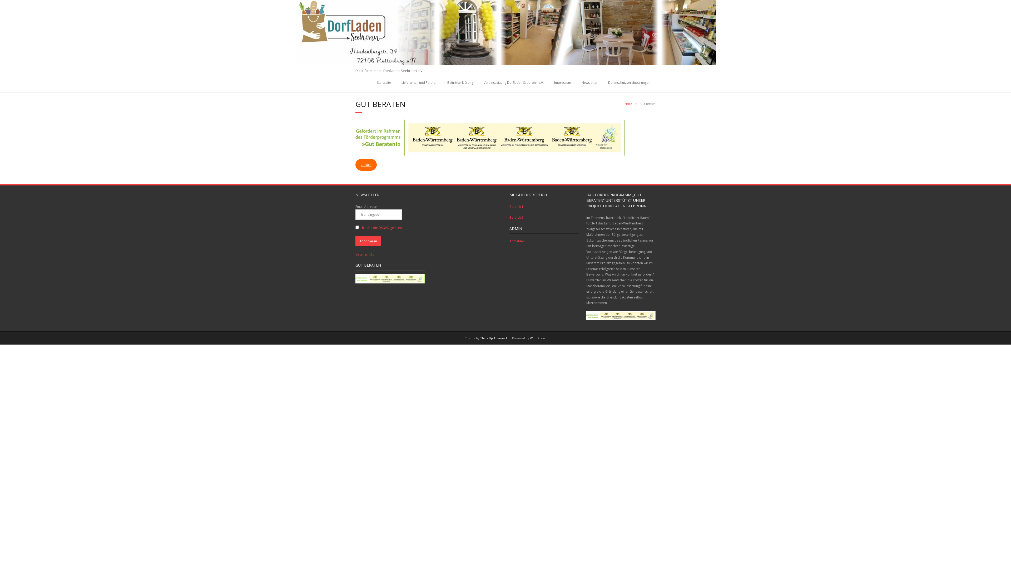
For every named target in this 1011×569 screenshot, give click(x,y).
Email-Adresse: (366, 206)
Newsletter (590, 82)
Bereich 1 (516, 206)
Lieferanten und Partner (419, 82)
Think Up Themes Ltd (495, 338)
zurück (366, 164)
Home (628, 104)
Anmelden (517, 241)
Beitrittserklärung (460, 82)
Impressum (562, 82)
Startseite (384, 82)
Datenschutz (364, 254)
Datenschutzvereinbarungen (629, 82)
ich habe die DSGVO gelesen (381, 227)
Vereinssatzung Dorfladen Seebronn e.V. (514, 82)
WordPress (537, 338)
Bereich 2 (516, 217)
